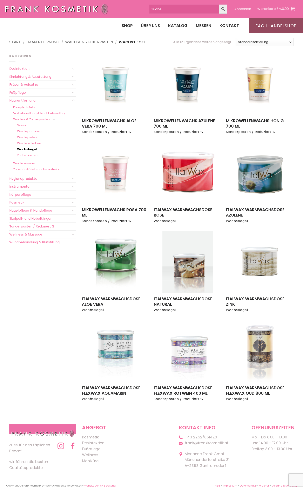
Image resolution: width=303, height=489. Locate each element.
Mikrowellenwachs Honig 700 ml (255, 123)
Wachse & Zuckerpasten (89, 42)
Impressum (230, 485)
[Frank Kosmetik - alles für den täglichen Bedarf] (56, 9)
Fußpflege (17, 92)
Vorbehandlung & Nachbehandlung (39, 113)
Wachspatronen (29, 131)
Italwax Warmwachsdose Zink (255, 301)
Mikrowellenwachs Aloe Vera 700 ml (109, 123)
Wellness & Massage (25, 234)
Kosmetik (16, 202)
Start (15, 42)
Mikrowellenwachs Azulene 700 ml (184, 123)
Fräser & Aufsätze (23, 84)
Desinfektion (19, 68)
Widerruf (263, 485)
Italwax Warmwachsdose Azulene (255, 212)
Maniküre (90, 460)
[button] (242, 9)
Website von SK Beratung (100, 485)
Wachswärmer (24, 163)
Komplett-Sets (24, 107)
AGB (217, 485)
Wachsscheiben (29, 143)
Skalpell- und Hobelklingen (30, 218)
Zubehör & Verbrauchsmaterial (36, 169)
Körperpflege (20, 194)
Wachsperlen (27, 137)
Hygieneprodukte (23, 178)
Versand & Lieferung (284, 485)
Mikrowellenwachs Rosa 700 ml (114, 212)
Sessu (21, 125)
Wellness (90, 454)
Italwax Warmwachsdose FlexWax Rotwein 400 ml (183, 390)
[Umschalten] (73, 68)
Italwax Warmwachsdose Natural (183, 301)
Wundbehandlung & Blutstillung (34, 242)
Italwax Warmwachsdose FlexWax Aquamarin (111, 390)
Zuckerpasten (27, 155)
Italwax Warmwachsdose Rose (183, 212)
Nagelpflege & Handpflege (30, 210)
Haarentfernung (43, 42)
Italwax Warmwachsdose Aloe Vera (111, 301)
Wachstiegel (27, 149)
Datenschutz (248, 485)
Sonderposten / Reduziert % (31, 226)
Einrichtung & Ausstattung (30, 76)
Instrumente (19, 186)
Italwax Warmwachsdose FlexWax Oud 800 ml (255, 390)
